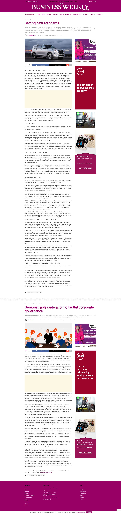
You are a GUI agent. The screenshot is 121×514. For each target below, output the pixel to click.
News (43, 14)
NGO (39, 475)
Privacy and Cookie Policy (80, 512)
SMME (42, 475)
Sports (92, 14)
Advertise (53, 1)
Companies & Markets (65, 14)
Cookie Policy (63, 1)
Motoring (29, 19)
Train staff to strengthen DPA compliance (51, 487)
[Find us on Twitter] (26, 1)
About (50, 1)
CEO (28, 475)
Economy (49, 14)
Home (39, 14)
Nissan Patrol (38, 292)
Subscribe (71, 1)
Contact (67, 1)
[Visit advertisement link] (60, 7)
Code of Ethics (34, 475)
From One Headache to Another (49, 492)
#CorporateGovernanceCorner (37, 303)
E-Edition (55, 14)
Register (94, 1)
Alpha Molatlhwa (31, 35)
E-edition (75, 1)
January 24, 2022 (40, 35)
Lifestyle (85, 14)
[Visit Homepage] (30, 14)
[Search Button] (103, 14)
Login (91, 1)
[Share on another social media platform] (70, 65)
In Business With (77, 14)
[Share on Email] (67, 65)
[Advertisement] (48, 99)
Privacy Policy (57, 1)
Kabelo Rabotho (31, 292)
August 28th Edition (47, 490)
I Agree (89, 512)
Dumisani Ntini (31, 320)
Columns (29, 303)
